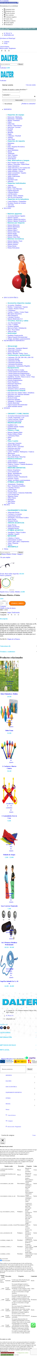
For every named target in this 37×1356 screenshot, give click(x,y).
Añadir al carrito (17, 603)
